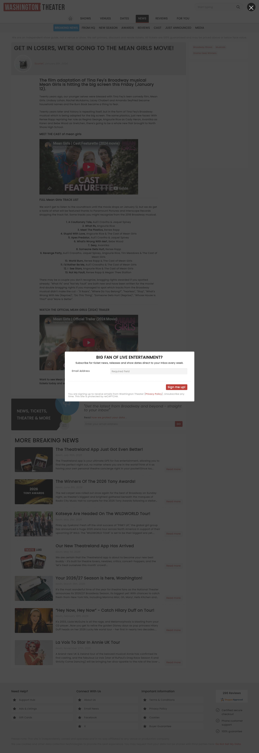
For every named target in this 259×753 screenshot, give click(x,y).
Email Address (81, 371)
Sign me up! (176, 387)
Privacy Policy (154, 394)
